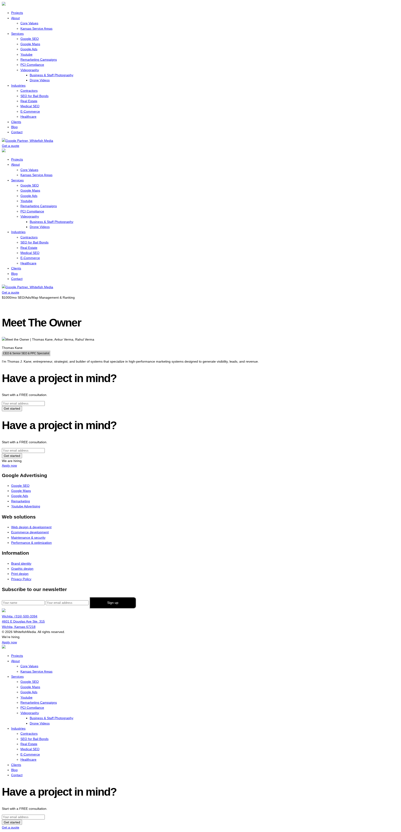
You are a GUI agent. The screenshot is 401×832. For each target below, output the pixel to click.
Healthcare (28, 116)
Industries (18, 85)
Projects (17, 13)
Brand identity (21, 563)
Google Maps (30, 44)
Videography (29, 70)
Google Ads (28, 49)
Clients (16, 122)
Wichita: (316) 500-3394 (19, 616)
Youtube (26, 54)
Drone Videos (40, 80)
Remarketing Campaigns (38, 59)
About (15, 18)
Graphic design (22, 568)
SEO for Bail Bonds (34, 96)
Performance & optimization (31, 542)
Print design (20, 574)
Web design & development (31, 527)
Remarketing (20, 501)
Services (17, 33)
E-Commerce (30, 111)
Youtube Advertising (25, 506)
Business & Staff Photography (51, 75)
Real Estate (28, 101)
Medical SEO (29, 106)
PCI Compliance (32, 64)
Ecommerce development (30, 532)
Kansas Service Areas (36, 28)
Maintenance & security (28, 537)
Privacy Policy (21, 579)
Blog (14, 127)
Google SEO (29, 39)
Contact (17, 132)
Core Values (29, 23)
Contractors (29, 90)
